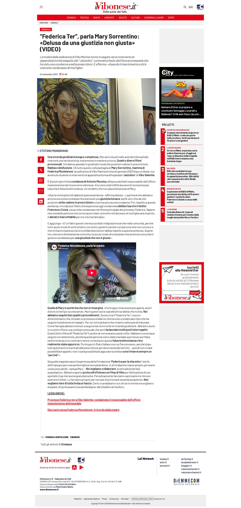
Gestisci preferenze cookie (142, 499)
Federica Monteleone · (57, 437)
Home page (44, 23)
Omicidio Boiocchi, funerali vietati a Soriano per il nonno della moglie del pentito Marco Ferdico (183, 215)
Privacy (104, 499)
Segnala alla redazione (92, 499)
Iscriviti (195, 292)
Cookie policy (114, 499)
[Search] (185, 7)
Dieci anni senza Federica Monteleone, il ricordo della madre (83, 409)
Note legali (125, 499)
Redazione (78, 499)
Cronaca (54, 23)
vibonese (75, 437)
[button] (41, 159)
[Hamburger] (38, 6)
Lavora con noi (159, 499)
